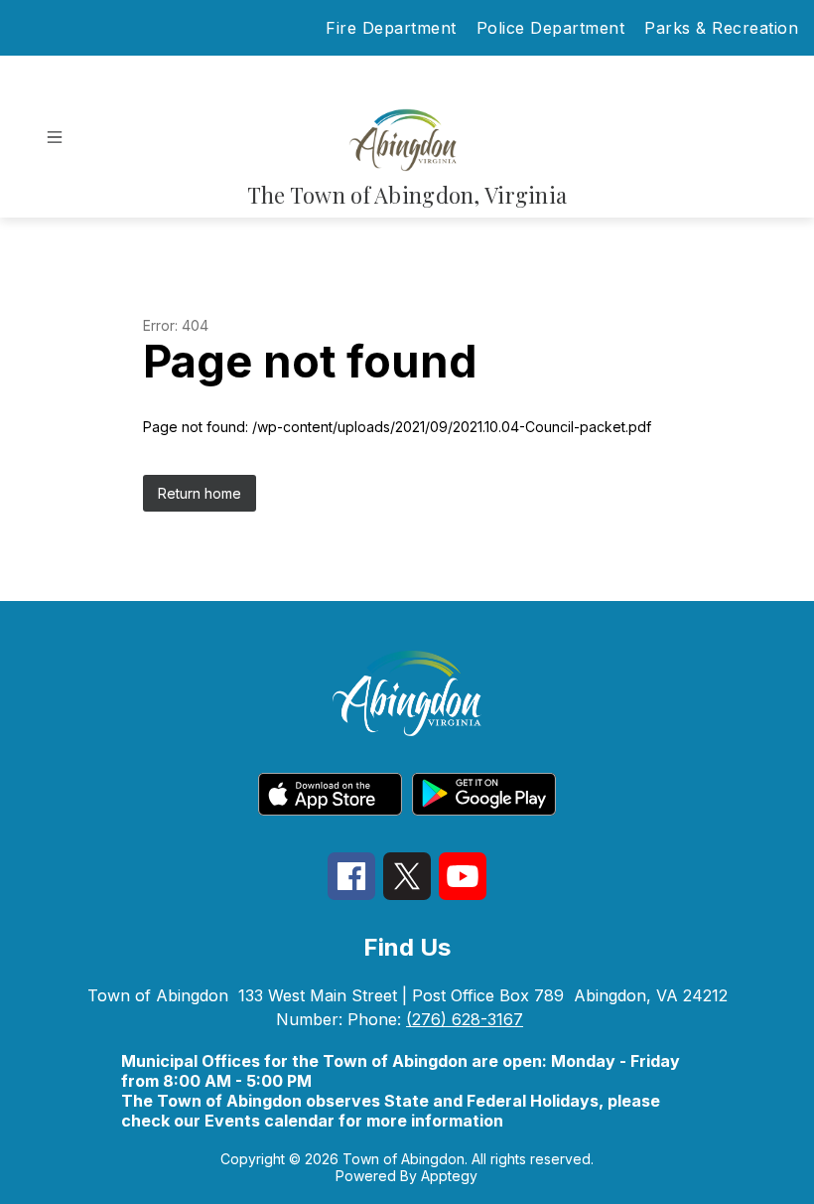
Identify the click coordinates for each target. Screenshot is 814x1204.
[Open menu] (54, 137)
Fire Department (391, 28)
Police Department (550, 28)
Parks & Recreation (721, 28)
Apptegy (449, 1175)
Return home (199, 493)
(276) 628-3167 (464, 1019)
